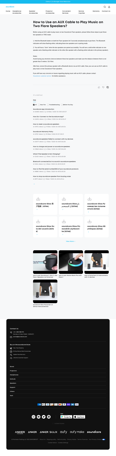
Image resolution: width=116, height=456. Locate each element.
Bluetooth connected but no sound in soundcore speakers (54, 161)
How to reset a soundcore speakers (46, 124)
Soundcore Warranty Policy (43, 132)
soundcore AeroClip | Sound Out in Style (58, 1)
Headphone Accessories (17, 12)
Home (8, 11)
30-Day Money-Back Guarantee (22, 351)
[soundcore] (10, 7)
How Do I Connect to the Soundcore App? (48, 117)
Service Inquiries (82, 12)
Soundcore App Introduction (43, 109)
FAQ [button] (34, 100)
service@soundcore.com (20, 336)
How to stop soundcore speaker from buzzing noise (52, 176)
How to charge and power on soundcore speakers (51, 146)
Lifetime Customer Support (20, 357)
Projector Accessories (50, 12)
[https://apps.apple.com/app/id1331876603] (79, 416)
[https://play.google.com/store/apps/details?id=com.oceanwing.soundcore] (66, 416)
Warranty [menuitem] (96, 11)
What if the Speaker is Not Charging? (46, 154)
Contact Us (106, 11)
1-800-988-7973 (20, 332)
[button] (18, 21)
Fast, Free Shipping (18, 348)
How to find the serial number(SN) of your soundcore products (55, 169)
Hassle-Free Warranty (19, 354)
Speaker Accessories (33, 12)
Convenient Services (66, 12)
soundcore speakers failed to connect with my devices (53, 139)
